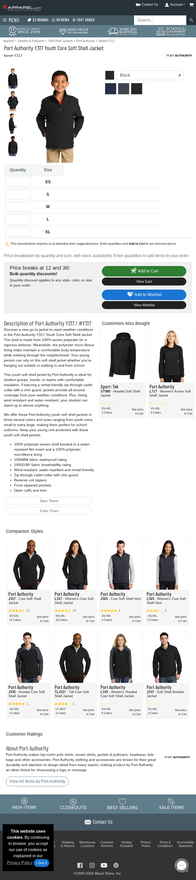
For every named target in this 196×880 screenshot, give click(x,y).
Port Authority (18, 47)
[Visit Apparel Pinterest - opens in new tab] (116, 865)
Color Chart (49, 511)
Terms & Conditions (165, 844)
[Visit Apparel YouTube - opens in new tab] (105, 865)
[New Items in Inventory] (24, 804)
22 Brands (40, 19)
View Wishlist (144, 305)
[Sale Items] (171, 804)
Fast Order (85, 19)
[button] (140, 3)
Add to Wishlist (148, 294)
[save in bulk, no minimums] (73, 31)
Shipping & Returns (68, 844)
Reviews (62, 19)
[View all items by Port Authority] (179, 55)
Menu (13, 20)
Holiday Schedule (126, 844)
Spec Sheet (49, 501)
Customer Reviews (107, 844)
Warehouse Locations (87, 844)
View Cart (144, 281)
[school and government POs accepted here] (171, 31)
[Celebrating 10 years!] (24, 31)
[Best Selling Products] (122, 804)
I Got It (41, 863)
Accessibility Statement (185, 844)
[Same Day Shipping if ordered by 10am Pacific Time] (122, 31)
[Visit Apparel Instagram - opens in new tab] (93, 865)
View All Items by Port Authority (37, 781)
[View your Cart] (191, 4)
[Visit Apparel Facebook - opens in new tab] (81, 865)
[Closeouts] (73, 804)
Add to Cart (147, 271)
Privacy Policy (20, 863)
